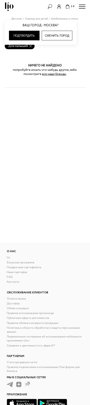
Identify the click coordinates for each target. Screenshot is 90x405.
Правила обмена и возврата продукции (32, 323)
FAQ (10, 277)
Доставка (13, 304)
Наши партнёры (17, 272)
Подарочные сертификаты (24, 267)
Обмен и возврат (18, 308)
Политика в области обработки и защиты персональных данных (43, 330)
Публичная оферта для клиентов (28, 318)
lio (8, 257)
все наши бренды (54, 74)
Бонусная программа (20, 262)
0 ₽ (72, 6)
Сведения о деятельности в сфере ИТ (31, 346)
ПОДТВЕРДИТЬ (24, 35)
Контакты (13, 282)
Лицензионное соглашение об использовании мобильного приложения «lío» (44, 339)
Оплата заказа (16, 299)
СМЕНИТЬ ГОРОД (57, 35)
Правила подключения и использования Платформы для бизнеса (43, 369)
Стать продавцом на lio (22, 362)
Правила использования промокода (30, 313)
